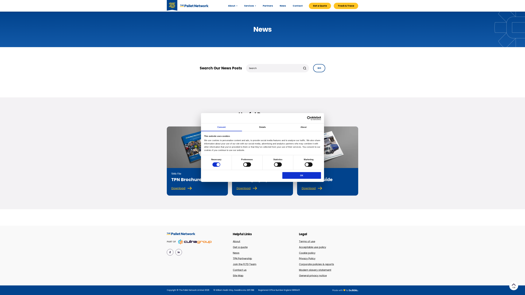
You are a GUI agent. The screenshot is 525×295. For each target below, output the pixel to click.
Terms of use (307, 241)
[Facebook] (170, 252)
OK (301, 175)
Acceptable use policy (312, 247)
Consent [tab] (221, 127)
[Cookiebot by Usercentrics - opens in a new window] (309, 118)
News (236, 253)
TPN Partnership (242, 258)
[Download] (190, 188)
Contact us (240, 270)
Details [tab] (262, 127)
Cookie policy (307, 253)
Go (319, 68)
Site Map (238, 275)
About (236, 241)
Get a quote (240, 247)
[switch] (247, 164)
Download (178, 188)
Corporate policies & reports (316, 264)
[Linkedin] (178, 252)
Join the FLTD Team (244, 264)
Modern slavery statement (315, 270)
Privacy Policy (307, 258)
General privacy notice (313, 275)
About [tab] (304, 127)
